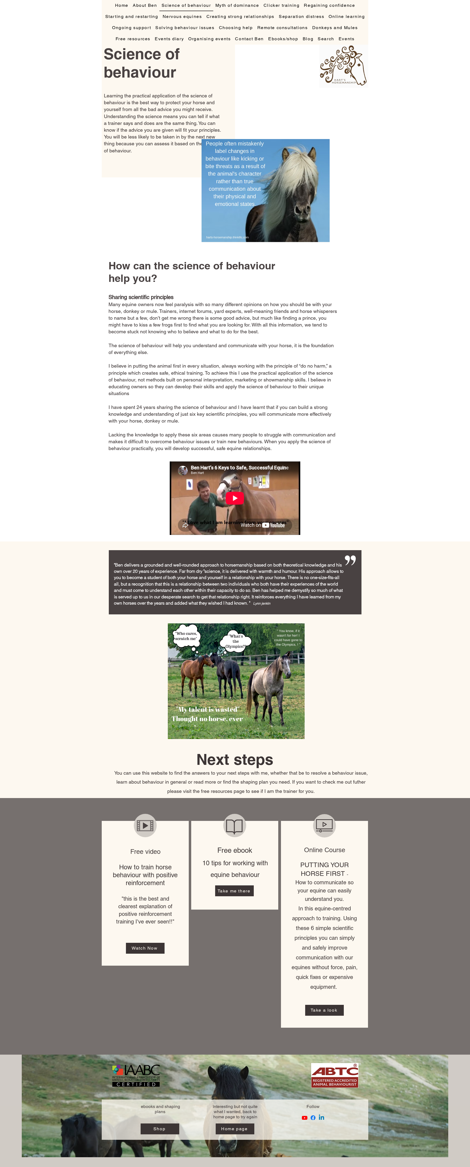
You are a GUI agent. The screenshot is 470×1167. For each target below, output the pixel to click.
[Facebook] (313, 1117)
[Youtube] (304, 1117)
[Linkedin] (321, 1117)
